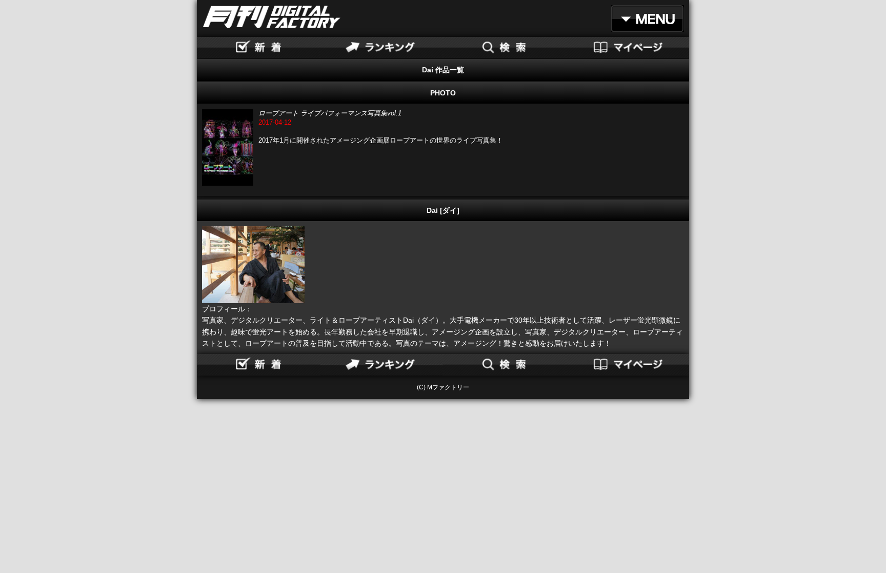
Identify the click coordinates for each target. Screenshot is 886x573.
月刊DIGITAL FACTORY (271, 17)
